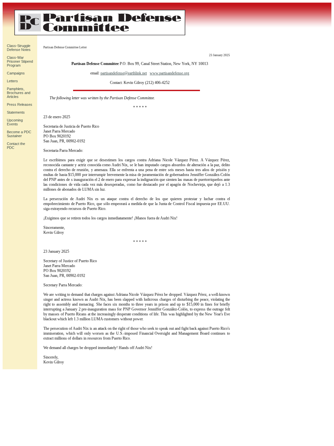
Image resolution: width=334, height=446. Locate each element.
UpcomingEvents (15, 122)
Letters (12, 81)
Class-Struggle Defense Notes (19, 48)
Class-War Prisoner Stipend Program (20, 61)
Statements (16, 112)
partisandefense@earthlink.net (123, 73)
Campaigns (16, 73)
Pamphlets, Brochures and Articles (18, 93)
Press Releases (19, 104)
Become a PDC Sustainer (19, 134)
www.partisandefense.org (169, 73)
